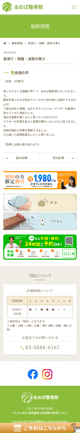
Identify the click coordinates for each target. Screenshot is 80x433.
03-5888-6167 (42, 347)
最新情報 (17, 43)
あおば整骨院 (35, 421)
